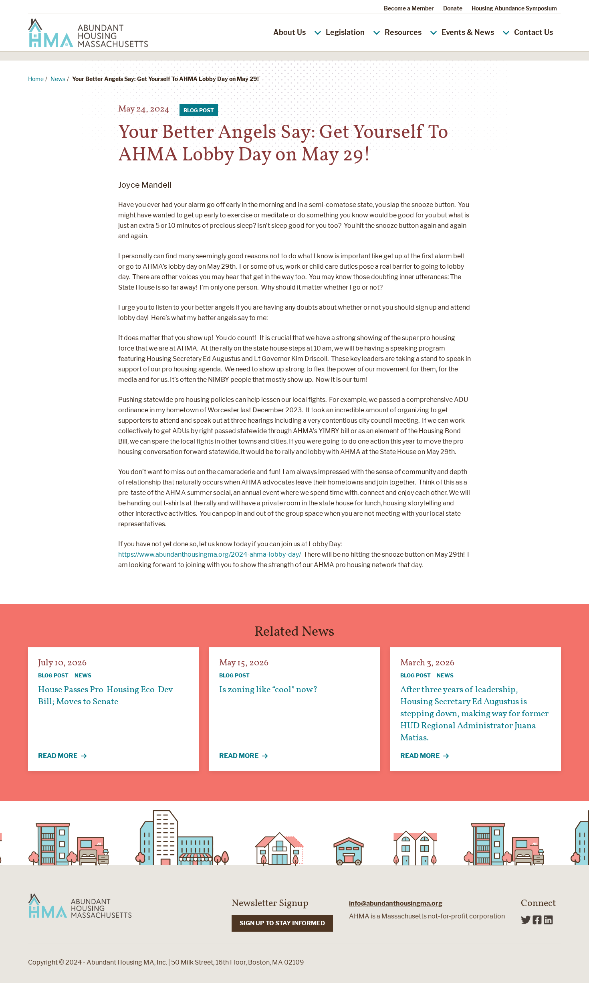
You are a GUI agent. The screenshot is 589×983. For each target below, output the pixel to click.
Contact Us (533, 32)
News (57, 78)
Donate (452, 8)
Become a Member (409, 8)
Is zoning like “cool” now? (268, 690)
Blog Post (199, 110)
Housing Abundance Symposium (514, 8)
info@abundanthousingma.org (395, 903)
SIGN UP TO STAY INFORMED (282, 923)
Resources (403, 32)
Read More (67, 756)
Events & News (468, 32)
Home (36, 78)
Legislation (345, 32)
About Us (289, 32)
